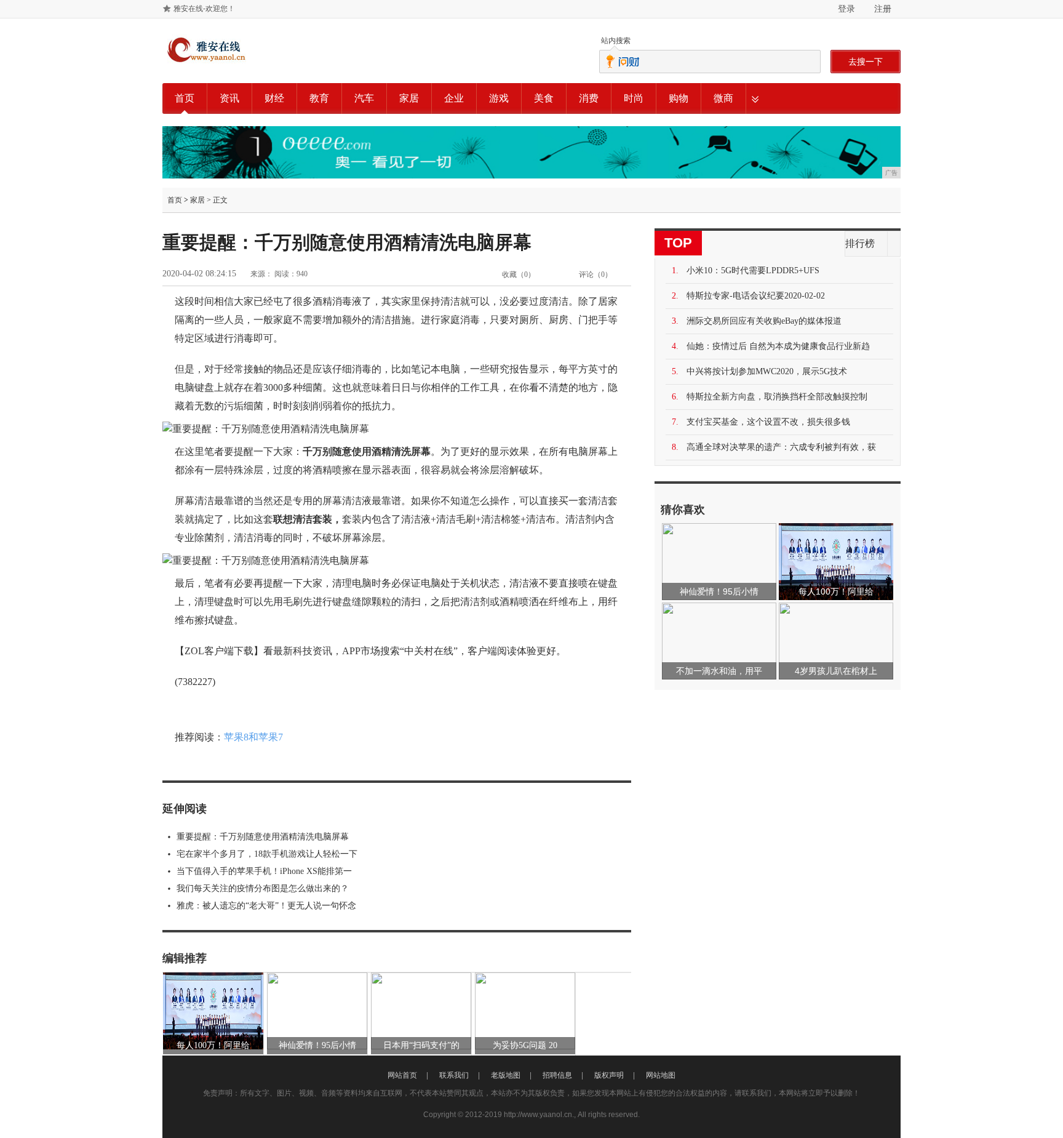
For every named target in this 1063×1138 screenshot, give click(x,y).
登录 (846, 9)
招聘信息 (557, 1075)
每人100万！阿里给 (213, 1045)
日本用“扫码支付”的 (421, 1045)
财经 (274, 98)
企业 (454, 98)
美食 (544, 98)
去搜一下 (865, 61)
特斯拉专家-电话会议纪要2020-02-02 (756, 295)
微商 (723, 98)
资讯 (229, 98)
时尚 (633, 98)
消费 (589, 98)
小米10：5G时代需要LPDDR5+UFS (753, 270)
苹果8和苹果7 (253, 737)
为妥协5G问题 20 (525, 1045)
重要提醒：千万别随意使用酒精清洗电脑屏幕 (263, 836)
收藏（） (518, 274)
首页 (184, 98)
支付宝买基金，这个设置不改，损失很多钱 (768, 422)
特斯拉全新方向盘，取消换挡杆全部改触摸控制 (777, 396)
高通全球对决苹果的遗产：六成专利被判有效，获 (781, 447)
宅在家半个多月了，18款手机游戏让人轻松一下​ (267, 854)
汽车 (364, 98)
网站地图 (660, 1075)
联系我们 (454, 1075)
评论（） (595, 274)
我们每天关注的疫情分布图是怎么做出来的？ (263, 888)
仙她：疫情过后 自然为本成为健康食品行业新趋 (778, 346)
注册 (882, 9)
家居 (409, 98)
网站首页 (402, 1075)
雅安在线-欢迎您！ (204, 8)
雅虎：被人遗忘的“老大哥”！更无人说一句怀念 (266, 905)
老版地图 (505, 1075)
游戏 (499, 98)
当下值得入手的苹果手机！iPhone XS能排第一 (264, 871)
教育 (319, 98)
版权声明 (609, 1075)
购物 (678, 98)
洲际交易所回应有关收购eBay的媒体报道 (764, 321)
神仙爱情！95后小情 (317, 1045)
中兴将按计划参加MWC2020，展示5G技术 (767, 371)
